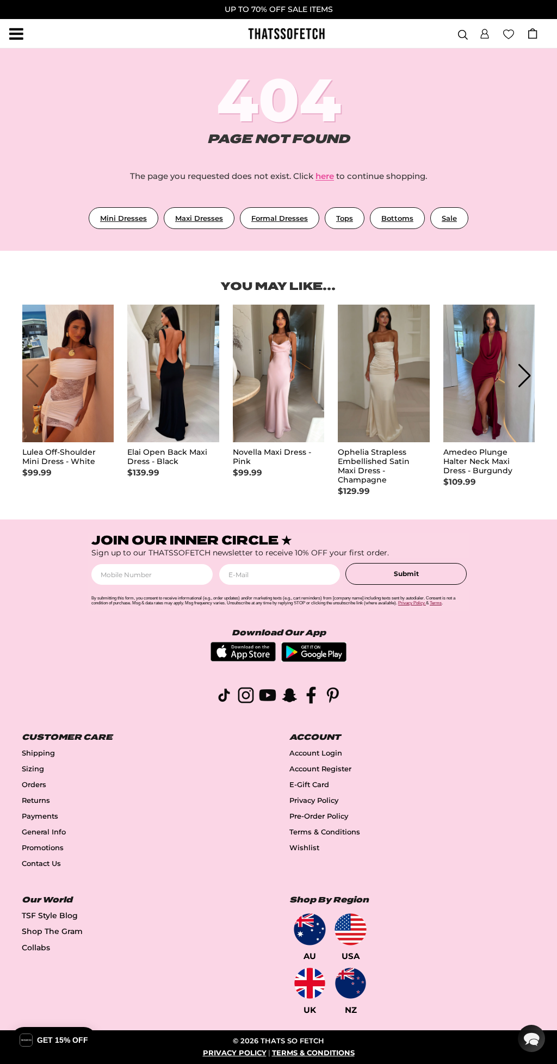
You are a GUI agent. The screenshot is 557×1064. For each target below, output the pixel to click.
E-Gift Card (309, 785)
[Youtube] (267, 697)
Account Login (315, 753)
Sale (449, 218)
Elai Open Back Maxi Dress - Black (167, 457)
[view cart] (532, 33)
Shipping (38, 753)
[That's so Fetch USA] (350, 929)
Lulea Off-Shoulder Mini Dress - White (59, 457)
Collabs (36, 947)
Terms (436, 603)
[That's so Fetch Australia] (309, 929)
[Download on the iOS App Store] (243, 658)
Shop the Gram (52, 931)
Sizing (33, 769)
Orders (34, 785)
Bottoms (397, 218)
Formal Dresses (279, 218)
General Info (44, 832)
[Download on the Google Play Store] (313, 659)
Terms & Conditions (324, 832)
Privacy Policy (313, 800)
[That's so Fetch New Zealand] (350, 983)
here (324, 176)
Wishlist (304, 848)
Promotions (43, 848)
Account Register (320, 769)
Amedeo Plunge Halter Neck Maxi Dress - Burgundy (477, 461)
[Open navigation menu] (16, 34)
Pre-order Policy (318, 816)
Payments (40, 816)
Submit (406, 574)
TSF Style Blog (50, 915)
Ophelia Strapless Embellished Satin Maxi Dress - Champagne (374, 466)
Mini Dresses (123, 218)
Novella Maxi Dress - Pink (272, 457)
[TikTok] (224, 697)
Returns (36, 800)
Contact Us (41, 863)
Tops (344, 218)
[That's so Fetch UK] (309, 983)
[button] (484, 32)
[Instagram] (246, 697)
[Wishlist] (508, 33)
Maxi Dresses (199, 218)
